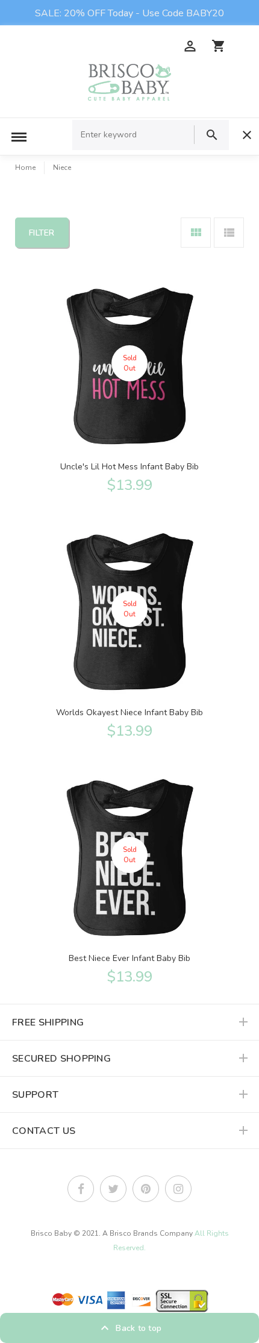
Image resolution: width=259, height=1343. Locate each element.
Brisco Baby (51, 1233)
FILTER (42, 233)
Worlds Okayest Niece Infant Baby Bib (129, 712)
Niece (62, 167)
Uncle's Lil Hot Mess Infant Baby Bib (129, 466)
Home (25, 167)
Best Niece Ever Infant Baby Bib (129, 958)
